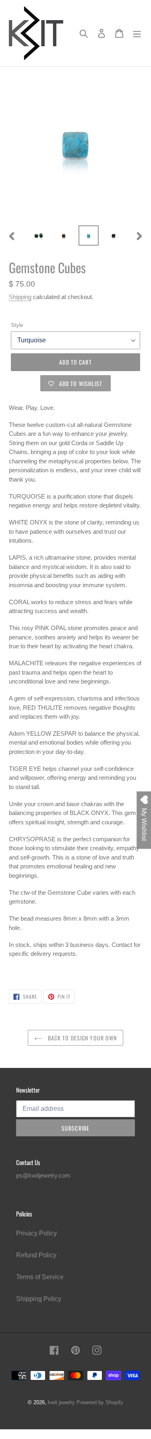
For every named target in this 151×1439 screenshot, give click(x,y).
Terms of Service (40, 1276)
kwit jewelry (61, 1402)
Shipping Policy (38, 1298)
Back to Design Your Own (81, 1038)
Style (17, 325)
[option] (38, 235)
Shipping (20, 296)
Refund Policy (36, 1255)
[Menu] (137, 33)
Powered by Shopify (100, 1402)
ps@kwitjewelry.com (43, 1175)
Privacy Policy (36, 1233)
